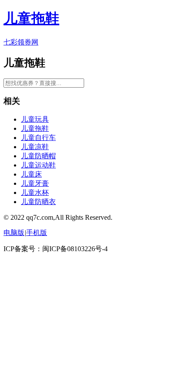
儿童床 (31, 174)
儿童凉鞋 (35, 146)
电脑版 (13, 232)
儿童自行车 (38, 137)
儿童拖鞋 (31, 18)
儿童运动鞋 (38, 165)
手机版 (36, 232)
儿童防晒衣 (38, 201)
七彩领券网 (20, 42)
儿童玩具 (35, 119)
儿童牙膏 (35, 183)
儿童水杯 (35, 192)
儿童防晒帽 (38, 156)
